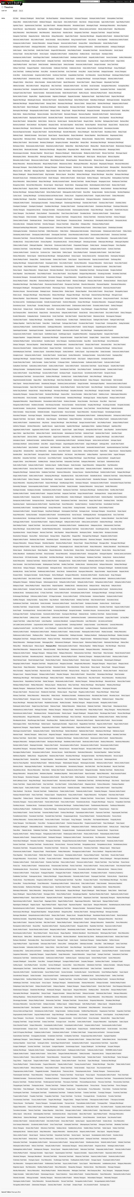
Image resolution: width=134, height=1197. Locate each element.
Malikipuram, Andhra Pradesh (21, 653)
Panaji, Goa (110, 802)
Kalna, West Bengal (47, 479)
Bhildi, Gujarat (91, 156)
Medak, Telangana (48, 681)
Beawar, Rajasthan (90, 135)
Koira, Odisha (109, 561)
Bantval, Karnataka (115, 114)
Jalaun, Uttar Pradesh (19, 437)
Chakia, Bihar (32, 199)
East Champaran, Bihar (19, 312)
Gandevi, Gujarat (38, 334)
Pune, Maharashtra (29, 880)
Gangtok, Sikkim (94, 337)
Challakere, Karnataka (109, 199)
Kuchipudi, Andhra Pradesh (114, 596)
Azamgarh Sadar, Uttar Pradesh (22, 93)
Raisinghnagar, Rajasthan (80, 894)
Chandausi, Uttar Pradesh (106, 203)
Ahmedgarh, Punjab (92, 25)
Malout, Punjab (97, 653)
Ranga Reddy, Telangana (36, 919)
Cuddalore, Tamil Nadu (81, 249)
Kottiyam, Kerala (116, 585)
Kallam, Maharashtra (125, 476)
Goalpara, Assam (87, 348)
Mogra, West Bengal (102, 692)
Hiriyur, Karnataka (83, 401)
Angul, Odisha (120, 61)
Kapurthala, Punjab (54, 504)
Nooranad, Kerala (92, 777)
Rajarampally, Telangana (108, 897)
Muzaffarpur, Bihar (52, 720)
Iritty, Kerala (45, 422)
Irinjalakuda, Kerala (34, 422)
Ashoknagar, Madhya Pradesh (120, 75)
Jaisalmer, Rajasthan (121, 429)
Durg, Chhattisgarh (86, 309)
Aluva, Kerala (92, 39)
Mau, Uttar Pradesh (94, 678)
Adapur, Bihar (17, 22)
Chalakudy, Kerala (79, 199)
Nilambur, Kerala (119, 770)
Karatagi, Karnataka (79, 507)
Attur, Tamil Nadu (56, 86)
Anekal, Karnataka (81, 61)
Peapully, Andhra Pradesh (20, 834)
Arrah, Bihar (16, 75)
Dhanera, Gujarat (122, 281)
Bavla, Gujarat (42, 135)
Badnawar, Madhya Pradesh (99, 93)
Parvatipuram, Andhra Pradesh (56, 823)
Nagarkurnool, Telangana (20, 727)
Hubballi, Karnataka (117, 408)
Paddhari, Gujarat (18, 788)
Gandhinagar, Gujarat (65, 334)
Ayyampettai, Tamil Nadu (107, 89)
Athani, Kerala (29, 82)
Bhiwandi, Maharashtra (85, 160)
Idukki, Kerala (40, 419)
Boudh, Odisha (69, 185)
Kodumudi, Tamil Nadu (33, 561)
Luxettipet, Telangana (92, 628)
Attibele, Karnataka (18, 86)
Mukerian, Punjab (55, 706)
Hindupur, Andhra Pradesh (117, 398)
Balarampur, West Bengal (65, 103)
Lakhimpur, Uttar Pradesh (20, 617)
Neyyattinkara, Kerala (19, 770)
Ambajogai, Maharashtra (39, 47)
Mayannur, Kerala (18, 681)
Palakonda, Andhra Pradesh (84, 791)
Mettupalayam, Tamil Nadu (35, 688)
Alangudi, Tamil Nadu (113, 32)
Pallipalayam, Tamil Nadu (71, 798)
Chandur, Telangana (19, 210)
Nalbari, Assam (42, 734)
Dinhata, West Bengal (85, 298)
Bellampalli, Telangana (73, 139)
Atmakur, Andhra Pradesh (54, 82)
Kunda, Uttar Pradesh (77, 603)
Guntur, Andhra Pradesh (20, 373)
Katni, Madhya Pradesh (19, 525)
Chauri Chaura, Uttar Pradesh (69, 213)
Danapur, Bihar (34, 259)
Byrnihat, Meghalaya (124, 192)
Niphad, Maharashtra (103, 773)
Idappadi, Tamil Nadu (19, 419)
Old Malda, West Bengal (103, 780)
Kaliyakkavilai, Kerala (67, 476)
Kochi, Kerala (69, 557)
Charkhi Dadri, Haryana (121, 210)
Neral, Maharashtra (61, 766)
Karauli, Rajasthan (92, 507)
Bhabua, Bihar (95, 146)
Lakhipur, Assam (34, 617)
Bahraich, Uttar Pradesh (49, 100)
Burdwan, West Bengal (19, 192)
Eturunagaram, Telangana (113, 316)
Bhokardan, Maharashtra (34, 164)
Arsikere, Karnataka (27, 75)
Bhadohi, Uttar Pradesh (107, 146)
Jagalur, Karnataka (60, 426)
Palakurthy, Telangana (100, 791)
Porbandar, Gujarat (45, 869)
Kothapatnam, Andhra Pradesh (104, 582)
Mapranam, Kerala (45, 671)
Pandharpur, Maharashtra (117, 805)
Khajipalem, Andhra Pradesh (109, 536)
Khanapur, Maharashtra (19, 543)
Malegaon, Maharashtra (93, 649)
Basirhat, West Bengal (55, 132)
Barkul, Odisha (79, 125)
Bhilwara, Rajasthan (113, 156)
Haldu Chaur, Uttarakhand (64, 380)
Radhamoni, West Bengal (33, 887)
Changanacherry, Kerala (33, 210)
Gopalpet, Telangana (36, 359)
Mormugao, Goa (58, 699)
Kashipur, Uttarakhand (108, 518)
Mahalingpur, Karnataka (33, 642)
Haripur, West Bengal (46, 390)
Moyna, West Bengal (19, 702)
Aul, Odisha (84, 86)
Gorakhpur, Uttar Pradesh (51, 359)
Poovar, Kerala (34, 869)
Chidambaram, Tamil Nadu (37, 231)
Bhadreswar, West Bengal (47, 149)
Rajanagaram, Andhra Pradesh (73, 897)
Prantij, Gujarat (35, 873)
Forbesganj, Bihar (112, 323)
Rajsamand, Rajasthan (75, 905)
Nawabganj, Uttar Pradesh (20, 759)
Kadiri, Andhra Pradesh (19, 465)
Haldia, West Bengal (49, 380)
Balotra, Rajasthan (63, 107)
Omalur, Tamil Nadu (19, 784)
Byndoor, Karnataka (110, 192)
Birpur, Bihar (109, 174)
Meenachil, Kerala (110, 681)
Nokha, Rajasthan (80, 777)
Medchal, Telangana (81, 681)
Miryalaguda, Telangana (110, 688)
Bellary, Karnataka (87, 139)
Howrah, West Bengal (103, 408)
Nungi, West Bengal (34, 780)
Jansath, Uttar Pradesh (117, 444)
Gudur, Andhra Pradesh (72, 366)
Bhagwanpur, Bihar (73, 149)
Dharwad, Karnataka (32, 291)
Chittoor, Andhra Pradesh (20, 245)
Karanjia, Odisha (67, 507)
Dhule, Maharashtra (44, 295)
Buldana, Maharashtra (81, 188)
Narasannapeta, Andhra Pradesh (69, 745)
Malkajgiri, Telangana (38, 653)
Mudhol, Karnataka (65, 702)
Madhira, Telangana (50, 635)
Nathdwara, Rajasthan (19, 756)
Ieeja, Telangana (51, 419)
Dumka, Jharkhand (40, 309)
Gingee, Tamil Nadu (55, 348)
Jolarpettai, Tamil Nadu (29, 458)
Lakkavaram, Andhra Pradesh (60, 617)
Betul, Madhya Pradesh (82, 146)
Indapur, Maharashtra (76, 419)
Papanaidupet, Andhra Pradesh (85, 812)
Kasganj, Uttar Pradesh (93, 518)
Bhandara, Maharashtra (99, 149)
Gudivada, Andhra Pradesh (112, 362)
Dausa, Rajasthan (69, 266)
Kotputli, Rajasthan (57, 585)
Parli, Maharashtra (31, 823)
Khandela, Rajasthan (48, 543)
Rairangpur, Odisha (49, 894)
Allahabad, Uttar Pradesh (121, 36)
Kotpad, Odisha (46, 585)
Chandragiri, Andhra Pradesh (85, 206)
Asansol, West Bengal (104, 75)
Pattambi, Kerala (26, 830)
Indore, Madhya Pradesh (101, 419)
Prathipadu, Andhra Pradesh (81, 873)
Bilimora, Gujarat (61, 174)
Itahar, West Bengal (71, 422)
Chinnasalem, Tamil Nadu (20, 238)
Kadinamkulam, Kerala (113, 461)
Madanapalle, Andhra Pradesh (91, 632)
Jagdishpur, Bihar (116, 426)
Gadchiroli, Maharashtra (39, 327)
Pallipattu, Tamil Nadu (87, 798)
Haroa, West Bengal (90, 390)
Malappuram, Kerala (36, 649)
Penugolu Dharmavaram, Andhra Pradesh (74, 841)
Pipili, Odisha (105, 855)
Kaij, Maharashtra (113, 465)
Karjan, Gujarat (122, 511)
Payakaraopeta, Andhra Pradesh (86, 830)
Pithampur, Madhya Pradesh (71, 858)
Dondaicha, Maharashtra (99, 302)
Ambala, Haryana (53, 47)
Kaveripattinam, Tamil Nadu (71, 529)
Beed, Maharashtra (102, 135)
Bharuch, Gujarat (49, 153)
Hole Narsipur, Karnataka (53, 405)
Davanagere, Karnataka (100, 266)
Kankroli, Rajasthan (107, 497)
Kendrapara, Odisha (85, 532)
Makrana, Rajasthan (85, 646)
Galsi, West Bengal (86, 330)
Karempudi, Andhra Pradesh (21, 511)
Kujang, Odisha (43, 600)
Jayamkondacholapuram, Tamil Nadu (117, 447)
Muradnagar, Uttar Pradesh (108, 713)
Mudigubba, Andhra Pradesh (109, 702)
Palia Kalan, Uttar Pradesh (116, 795)
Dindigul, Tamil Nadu (71, 298)
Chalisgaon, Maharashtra (93, 199)
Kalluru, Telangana (34, 479)
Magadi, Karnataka (86, 639)
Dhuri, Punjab (86, 295)
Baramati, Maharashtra (71, 117)
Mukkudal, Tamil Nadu (94, 706)
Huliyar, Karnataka (30, 412)
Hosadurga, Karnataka (109, 405)
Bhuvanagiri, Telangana (20, 167)
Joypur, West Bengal (89, 458)
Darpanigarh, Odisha (51, 263)
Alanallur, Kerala (67, 32)
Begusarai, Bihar (18, 139)
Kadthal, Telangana (63, 465)
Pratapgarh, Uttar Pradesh (63, 873)
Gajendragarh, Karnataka (36, 330)
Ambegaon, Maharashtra (85, 47)
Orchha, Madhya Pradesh (75, 784)
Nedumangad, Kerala (111, 759)
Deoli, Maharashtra (30, 273)
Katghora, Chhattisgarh (55, 522)
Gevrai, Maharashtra (113, 341)
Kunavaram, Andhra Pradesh (61, 603)
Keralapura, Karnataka (111, 532)
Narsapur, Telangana (110, 749)
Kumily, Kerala (34, 603)
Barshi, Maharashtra (36, 128)
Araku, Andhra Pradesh (89, 68)
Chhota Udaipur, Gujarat (99, 227)
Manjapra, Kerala (123, 663)
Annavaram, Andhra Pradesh (84, 64)
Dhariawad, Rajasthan (103, 284)
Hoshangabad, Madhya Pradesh (47, 408)
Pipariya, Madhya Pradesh (91, 855)
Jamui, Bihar (44, 444)
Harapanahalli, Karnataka (51, 387)
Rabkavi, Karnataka (18, 887)
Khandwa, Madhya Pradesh (64, 543)
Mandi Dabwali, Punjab (19, 660)
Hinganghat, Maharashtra (20, 401)
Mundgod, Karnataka (54, 713)
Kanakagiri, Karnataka (19, 490)
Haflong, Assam (107, 376)
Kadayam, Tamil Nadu (56, 461)
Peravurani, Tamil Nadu (74, 844)
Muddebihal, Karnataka (51, 702)
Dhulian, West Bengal (58, 295)
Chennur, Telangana (119, 217)
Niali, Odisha (45, 770)
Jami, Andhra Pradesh (117, 437)
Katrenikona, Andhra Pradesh (67, 525)
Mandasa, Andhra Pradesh (120, 656)
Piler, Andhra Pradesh (31, 855)
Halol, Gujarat (17, 383)
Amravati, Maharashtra (105, 50)
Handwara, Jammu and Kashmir (67, 383)
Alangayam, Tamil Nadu (98, 32)
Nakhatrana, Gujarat (118, 731)
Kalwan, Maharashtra (115, 479)
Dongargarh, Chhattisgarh (115, 302)
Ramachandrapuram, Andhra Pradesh (24, 908)
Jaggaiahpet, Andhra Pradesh (21, 429)
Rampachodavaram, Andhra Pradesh (39, 915)
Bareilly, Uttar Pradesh (75, 121)
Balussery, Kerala (108, 107)
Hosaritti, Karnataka (18, 408)
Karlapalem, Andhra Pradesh (47, 515)
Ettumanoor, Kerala (98, 316)
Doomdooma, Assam (19, 305)
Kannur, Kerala (83, 500)
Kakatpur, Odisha (79, 468)
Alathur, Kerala (45, 36)
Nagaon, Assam (73, 724)
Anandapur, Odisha (107, 54)
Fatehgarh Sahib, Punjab (117, 320)
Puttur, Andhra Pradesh (88, 883)
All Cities (15, 18)
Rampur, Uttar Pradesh (58, 915)
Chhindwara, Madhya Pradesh (82, 227)
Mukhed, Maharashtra (68, 706)
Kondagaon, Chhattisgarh (105, 568)
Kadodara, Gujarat (51, 465)
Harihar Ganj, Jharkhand (20, 390)
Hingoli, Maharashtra (35, 401)
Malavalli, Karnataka (49, 649)
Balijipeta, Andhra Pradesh (120, 103)
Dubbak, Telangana (116, 305)
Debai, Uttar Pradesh (115, 266)
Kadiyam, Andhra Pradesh (36, 465)
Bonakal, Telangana (91, 181)
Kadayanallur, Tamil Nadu (72, 461)
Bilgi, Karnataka (49, 174)
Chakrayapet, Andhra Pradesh (63, 199)
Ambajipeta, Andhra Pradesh (21, 47)
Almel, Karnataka (50, 39)
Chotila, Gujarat (94, 245)
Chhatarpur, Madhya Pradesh (100, 224)
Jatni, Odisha (66, 447)
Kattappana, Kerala (96, 525)
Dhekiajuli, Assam (45, 291)
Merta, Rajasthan (100, 685)
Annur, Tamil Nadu (113, 64)
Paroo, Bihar (41, 823)
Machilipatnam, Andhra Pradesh (40, 632)
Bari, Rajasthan (42, 125)
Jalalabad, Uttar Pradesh (103, 433)
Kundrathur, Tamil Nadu (20, 607)
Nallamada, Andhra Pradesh (89, 734)
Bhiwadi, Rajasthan (71, 160)
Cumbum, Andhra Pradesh (20, 252)
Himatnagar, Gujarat (89, 398)
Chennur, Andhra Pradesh (20, 220)
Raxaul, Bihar (36, 926)
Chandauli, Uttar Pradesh (90, 203)
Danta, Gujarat (72, 259)
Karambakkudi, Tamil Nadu (111, 504)
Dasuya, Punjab (17, 266)
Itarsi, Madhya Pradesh (104, 422)
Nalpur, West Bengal (105, 734)
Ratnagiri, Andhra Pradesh (81, 922)
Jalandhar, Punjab (117, 433)
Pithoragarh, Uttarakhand (121, 858)
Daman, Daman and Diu (89, 256)
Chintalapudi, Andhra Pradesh (54, 238)
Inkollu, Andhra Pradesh (20, 422)
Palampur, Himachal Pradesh (21, 795)
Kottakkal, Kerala (70, 585)
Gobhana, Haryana (117, 348)
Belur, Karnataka (33, 142)
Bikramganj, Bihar (90, 171)
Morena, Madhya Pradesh (20, 699)
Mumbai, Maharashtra (123, 710)
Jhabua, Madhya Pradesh (91, 451)
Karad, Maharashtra (67, 504)
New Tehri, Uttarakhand (104, 766)
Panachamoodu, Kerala (83, 802)
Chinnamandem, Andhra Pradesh (100, 234)
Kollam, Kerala (17, 568)
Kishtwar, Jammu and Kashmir (122, 554)
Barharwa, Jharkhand (19, 125)
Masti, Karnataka (119, 674)
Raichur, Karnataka (60, 890)
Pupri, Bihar (78, 880)
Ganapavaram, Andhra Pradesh (22, 334)
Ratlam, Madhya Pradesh (64, 922)
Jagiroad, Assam (55, 429)
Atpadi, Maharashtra (69, 82)
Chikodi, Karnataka (96, 231)
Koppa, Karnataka (100, 571)
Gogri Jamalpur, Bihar (92, 351)
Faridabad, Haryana (61, 320)
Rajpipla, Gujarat (35, 905)
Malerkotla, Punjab (107, 649)
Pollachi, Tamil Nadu (101, 862)
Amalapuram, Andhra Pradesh (22, 43)
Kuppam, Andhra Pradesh (122, 607)
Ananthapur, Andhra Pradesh (79, 57)
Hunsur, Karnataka (70, 412)
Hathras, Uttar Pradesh (90, 394)
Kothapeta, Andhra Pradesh (123, 582)
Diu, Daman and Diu (19, 302)
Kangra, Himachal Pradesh (85, 493)
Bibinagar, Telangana (51, 167)
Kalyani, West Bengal (52, 483)
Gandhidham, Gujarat (51, 334)
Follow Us (119, 1)
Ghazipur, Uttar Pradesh (92, 344)
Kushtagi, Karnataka (35, 614)
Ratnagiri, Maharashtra (97, 922)
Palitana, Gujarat (28, 798)
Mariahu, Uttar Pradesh (110, 671)
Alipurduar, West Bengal (87, 36)
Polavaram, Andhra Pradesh (85, 862)
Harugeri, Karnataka (104, 390)
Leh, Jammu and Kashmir (105, 621)
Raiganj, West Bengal (74, 890)
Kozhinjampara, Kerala (32, 593)
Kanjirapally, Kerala (47, 497)
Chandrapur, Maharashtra (120, 206)
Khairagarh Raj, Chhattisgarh (91, 536)
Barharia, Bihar (124, 121)
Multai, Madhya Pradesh (96, 710)
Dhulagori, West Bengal (30, 295)
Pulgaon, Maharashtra (65, 876)
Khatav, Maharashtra (96, 546)
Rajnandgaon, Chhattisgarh (21, 905)
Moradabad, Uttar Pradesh (100, 695)
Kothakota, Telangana (35, 582)
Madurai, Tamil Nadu (54, 639)
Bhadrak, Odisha (18, 149)
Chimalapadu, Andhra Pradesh (41, 234)
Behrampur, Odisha (30, 139)
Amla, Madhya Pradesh (74, 50)
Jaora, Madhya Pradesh (20, 447)
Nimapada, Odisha (32, 773)
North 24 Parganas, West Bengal (108, 777)
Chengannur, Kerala (76, 217)
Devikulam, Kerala (99, 277)
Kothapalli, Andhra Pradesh (85, 582)
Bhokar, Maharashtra (19, 164)
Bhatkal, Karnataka (76, 153)
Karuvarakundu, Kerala (19, 518)
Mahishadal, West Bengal (111, 642)
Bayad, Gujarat (53, 135)
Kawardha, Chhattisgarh (117, 529)
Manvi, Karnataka (18, 671)
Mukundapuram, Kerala (120, 706)
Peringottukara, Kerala (89, 844)
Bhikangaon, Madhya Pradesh (63, 156)
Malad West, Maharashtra (20, 649)
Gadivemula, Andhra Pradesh (72, 327)
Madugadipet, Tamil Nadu (20, 639)
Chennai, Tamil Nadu (90, 217)
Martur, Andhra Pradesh (77, 674)
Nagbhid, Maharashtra (68, 727)
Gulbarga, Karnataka (19, 369)
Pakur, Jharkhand (18, 791)
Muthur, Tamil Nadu (121, 717)
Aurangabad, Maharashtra (108, 86)
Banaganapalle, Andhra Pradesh (39, 110)
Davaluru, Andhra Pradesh (84, 266)
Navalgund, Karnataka (88, 756)
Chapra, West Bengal (97, 210)
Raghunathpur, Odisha (100, 887)
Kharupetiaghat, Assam (66, 546)
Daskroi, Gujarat (108, 263)
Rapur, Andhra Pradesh (19, 922)
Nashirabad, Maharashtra (85, 752)
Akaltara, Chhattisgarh (55, 29)
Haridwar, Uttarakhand (110, 387)
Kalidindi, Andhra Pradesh (108, 472)
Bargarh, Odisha (88, 121)
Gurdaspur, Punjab (65, 373)
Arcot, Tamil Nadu (71, 71)
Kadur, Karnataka (76, 465)
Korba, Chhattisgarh (57, 575)
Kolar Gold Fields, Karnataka (33, 564)
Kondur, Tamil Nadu (30, 571)
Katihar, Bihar (118, 522)
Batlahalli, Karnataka (30, 135)
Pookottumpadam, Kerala (20, 869)
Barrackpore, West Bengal (20, 128)
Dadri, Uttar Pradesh (114, 252)
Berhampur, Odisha (18, 146)
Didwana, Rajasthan (18, 298)
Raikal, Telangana (101, 890)
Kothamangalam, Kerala (50, 582)
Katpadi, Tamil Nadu (34, 525)
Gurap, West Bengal (34, 373)
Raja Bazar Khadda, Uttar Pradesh (99, 894)
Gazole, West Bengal (99, 341)
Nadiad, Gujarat (45, 724)
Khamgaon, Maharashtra (80, 539)
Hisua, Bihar (103, 401)
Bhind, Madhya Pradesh (57, 160)
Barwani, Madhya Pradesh (95, 128)
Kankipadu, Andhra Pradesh (92, 497)
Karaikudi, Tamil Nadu (95, 504)
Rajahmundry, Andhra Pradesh (119, 894)
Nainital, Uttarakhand (71, 731)
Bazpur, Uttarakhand (77, 135)
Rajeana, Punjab (38, 901)
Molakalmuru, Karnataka (69, 695)
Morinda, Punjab (47, 699)
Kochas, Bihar (43, 557)
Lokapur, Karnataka (89, 624)
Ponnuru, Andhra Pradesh (107, 866)
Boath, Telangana (54, 178)
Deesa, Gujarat (17, 270)
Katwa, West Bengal (19, 529)
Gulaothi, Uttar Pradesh (117, 366)
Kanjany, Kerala (35, 497)
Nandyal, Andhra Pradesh (20, 745)
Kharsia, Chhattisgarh (51, 546)
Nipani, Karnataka (90, 773)
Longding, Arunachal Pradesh (21, 628)
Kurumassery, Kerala (103, 610)
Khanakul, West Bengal (110, 539)
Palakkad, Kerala (53, 791)
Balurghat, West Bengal (94, 107)
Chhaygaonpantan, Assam (46, 227)
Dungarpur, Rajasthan (73, 309)
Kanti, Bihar (120, 500)
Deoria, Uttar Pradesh (59, 273)
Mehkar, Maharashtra (37, 685)
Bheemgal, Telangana (46, 156)
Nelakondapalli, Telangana (71, 763)
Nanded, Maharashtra (116, 738)
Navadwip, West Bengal (73, 756)
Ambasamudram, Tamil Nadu (68, 47)
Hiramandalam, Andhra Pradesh (53, 401)
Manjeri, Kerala (17, 667)
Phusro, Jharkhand (98, 851)
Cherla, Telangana (61, 220)
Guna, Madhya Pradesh (84, 369)
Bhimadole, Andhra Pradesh (21, 160)
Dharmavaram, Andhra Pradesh (92, 288)
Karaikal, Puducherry (81, 504)
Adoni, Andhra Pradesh (70, 22)
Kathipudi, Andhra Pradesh (72, 522)
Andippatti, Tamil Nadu (54, 61)
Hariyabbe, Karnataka (76, 390)
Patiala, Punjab (125, 827)
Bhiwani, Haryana (99, 160)
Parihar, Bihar (87, 819)
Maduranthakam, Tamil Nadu (70, 639)
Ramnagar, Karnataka (112, 912)
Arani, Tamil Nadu (18, 71)
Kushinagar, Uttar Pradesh (20, 614)
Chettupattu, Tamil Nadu (34, 224)
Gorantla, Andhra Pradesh (68, 359)
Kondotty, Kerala (18, 571)
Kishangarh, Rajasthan (106, 554)
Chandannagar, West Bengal (72, 203)
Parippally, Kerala (116, 819)
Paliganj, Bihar (17, 798)
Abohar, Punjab (40, 18)
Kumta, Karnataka (46, 603)
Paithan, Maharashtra (88, 788)
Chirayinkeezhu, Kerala (60, 242)
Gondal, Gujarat (62, 355)
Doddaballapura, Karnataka (34, 302)
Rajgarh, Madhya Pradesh (65, 901)
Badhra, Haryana (84, 93)
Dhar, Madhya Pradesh (36, 284)
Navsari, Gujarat (118, 756)
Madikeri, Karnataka (123, 635)
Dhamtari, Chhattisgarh (79, 281)
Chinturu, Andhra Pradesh (86, 238)
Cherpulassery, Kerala (75, 220)
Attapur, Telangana (96, 82)
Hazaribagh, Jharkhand (45, 398)
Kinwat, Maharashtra (62, 554)
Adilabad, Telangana (45, 22)
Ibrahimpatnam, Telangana (66, 415)
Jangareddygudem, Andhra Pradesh (73, 444)
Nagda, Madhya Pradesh (83, 727)
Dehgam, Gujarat (43, 270)
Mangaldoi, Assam (52, 663)
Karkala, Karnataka (31, 515)
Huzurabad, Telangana (19, 415)
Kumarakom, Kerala (112, 600)
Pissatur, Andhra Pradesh (54, 858)
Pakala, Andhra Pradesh (102, 788)
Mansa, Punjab (106, 667)
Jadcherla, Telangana (19, 426)
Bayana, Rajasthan (64, 135)
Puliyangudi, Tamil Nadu (98, 876)
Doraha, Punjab (31, 305)
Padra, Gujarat (45, 788)
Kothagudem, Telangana (20, 582)
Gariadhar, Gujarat (49, 341)
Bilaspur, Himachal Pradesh (35, 174)
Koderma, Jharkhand (119, 557)
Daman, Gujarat (76, 256)
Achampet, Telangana (81, 18)
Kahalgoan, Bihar (101, 465)
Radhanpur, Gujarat (48, 887)
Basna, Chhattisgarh (83, 132)
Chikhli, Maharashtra (52, 231)
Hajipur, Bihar (37, 380)
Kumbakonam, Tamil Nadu (20, 603)
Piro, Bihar (42, 858)
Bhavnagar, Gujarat (121, 153)
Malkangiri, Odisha (52, 653)
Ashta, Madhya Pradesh (20, 78)
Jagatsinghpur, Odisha (88, 426)
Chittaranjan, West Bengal (105, 242)
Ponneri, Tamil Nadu (76, 866)
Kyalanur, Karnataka (111, 614)
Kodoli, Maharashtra (19, 561)
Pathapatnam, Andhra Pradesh (80, 827)
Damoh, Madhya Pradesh (20, 259)
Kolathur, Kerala (80, 564)
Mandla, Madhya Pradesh (53, 660)
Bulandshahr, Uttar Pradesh (48, 188)
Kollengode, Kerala (56, 568)
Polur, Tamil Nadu (114, 862)
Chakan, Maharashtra (118, 195)
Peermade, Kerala (88, 837)
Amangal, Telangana (53, 43)
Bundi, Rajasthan (94, 188)
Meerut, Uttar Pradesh (123, 681)
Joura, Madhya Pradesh (54, 458)
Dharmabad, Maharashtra (118, 284)
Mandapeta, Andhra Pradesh (102, 656)
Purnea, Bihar (17, 883)
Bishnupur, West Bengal (122, 174)
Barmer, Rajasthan (90, 125)
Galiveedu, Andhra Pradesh (71, 330)
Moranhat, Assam (114, 695)
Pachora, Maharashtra (103, 784)
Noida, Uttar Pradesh (67, 777)
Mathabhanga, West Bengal (21, 678)
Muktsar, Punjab (107, 706)
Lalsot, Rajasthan (47, 621)
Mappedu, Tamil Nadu (31, 671)
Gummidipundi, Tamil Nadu (68, 369)
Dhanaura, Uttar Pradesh (95, 281)
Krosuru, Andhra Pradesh (70, 596)
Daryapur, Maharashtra (95, 263)
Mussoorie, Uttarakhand (90, 717)
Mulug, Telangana (110, 710)
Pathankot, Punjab (64, 827)
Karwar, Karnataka (53, 518)
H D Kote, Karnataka (59, 398)
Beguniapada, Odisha (116, 135)
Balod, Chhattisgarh (32, 107)
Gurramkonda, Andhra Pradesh (93, 373)
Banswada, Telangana (70, 114)
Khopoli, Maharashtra (56, 550)
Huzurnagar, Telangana (35, 415)
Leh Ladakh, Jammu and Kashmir (22, 624)
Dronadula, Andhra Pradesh (101, 305)
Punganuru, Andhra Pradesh (45, 880)
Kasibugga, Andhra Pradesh (21, 522)
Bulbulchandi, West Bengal (65, 188)
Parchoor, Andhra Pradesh (35, 819)
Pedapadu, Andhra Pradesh (21, 837)
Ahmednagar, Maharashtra (107, 25)
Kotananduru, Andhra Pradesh (82, 578)
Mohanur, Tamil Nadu (19, 695)
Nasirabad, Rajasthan (100, 752)
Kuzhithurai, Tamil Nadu (97, 614)
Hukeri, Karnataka (18, 412)
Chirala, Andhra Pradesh (32, 242)
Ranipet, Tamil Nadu (90, 919)
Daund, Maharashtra (57, 266)
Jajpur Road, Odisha (28, 433)
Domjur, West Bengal (84, 302)
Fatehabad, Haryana (86, 320)
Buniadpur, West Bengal (120, 188)
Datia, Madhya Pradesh (30, 266)
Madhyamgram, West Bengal (107, 635)
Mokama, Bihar (45, 695)
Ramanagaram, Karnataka (44, 908)
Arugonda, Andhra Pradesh (43, 75)
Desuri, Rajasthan (73, 273)
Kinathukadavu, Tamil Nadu (34, 554)
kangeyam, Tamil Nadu (69, 493)
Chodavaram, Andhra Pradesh (63, 245)
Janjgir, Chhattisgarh (92, 444)
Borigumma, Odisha (19, 185)
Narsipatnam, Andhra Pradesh (41, 752)
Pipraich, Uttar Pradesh (117, 855)
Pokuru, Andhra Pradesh (68, 862)
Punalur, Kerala (17, 880)
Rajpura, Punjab (62, 905)
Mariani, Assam (123, 671)
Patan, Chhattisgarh (108, 823)
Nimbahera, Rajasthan (46, 773)
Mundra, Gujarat (66, 713)
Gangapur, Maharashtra (33, 337)
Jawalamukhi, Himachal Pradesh (96, 447)
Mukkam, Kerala (81, 706)
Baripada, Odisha (54, 125)
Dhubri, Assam (17, 295)
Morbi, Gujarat (125, 695)
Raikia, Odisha (112, 890)
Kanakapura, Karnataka (34, 490)
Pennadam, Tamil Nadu (37, 841)
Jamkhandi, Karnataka (33, 440)
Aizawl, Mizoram (18, 29)
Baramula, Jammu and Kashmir (88, 117)
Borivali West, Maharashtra (34, 185)
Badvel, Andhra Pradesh (20, 96)
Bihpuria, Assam (17, 171)
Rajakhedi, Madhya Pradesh (21, 897)
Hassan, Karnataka (76, 394)
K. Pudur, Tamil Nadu (47, 593)
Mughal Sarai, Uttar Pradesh (40, 706)
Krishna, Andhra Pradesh (62, 593)
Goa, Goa (78, 348)
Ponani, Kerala (125, 862)
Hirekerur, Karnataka (70, 401)
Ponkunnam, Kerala (44, 866)
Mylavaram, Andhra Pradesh (85, 720)
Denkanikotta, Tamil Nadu (87, 270)
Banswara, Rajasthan (85, 114)
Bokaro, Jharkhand (32, 181)
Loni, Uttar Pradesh (37, 628)
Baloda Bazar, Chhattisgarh (48, 107)
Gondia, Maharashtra (75, 355)
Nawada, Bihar (34, 759)
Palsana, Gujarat (100, 798)
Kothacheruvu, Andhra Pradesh (117, 578)
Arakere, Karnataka (46, 68)
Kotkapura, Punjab (18, 585)
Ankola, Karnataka (69, 64)
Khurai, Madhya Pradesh (93, 550)
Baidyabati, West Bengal (65, 100)
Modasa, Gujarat (62, 692)
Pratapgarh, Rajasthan (47, 873)
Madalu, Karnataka (74, 632)
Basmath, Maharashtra (69, 132)
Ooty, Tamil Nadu (48, 784)
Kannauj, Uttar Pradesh (52, 500)
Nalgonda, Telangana (55, 734)
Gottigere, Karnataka (93, 359)
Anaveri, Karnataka (111, 57)
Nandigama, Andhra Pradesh (37, 741)
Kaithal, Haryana (49, 468)
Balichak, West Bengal (104, 103)
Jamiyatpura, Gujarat (19, 440)
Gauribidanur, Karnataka (75, 341)
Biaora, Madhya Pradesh (36, 167)
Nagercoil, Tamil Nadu (99, 727)
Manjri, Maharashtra (29, 667)
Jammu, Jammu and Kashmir (101, 440)
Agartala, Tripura (18, 25)
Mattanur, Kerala (82, 678)
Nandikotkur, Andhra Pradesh (72, 741)
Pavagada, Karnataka (68, 830)
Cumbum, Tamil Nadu (114, 249)
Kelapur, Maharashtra (72, 532)
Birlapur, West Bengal (98, 174)
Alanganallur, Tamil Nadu (81, 32)
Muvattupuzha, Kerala (19, 720)
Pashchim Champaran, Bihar (75, 823)
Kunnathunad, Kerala (92, 607)
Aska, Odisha (60, 78)
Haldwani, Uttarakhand (80, 380)
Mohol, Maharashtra (33, 695)
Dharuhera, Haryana (19, 291)
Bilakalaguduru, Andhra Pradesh (106, 171)
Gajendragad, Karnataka (20, 330)
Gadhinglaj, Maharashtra (55, 327)
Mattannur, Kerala (71, 678)
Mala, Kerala (121, 646)
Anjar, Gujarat (32, 64)
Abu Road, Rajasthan (52, 18)
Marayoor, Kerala (74, 671)
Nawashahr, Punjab (74, 759)
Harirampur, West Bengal (61, 390)
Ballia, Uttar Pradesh (19, 107)
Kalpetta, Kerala (69, 479)
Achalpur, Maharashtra (66, 18)
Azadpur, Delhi (121, 89)
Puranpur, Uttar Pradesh (91, 880)
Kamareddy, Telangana (20, 486)
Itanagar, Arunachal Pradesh (87, 422)
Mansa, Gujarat (95, 667)
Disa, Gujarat (124, 298)
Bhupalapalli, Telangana (106, 164)
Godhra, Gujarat (79, 351)
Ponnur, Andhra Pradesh (91, 866)
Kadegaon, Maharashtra (88, 461)
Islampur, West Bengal (57, 422)
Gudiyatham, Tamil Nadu (20, 366)
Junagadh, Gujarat (115, 458)
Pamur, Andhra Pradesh (67, 802)
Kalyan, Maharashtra (19, 483)
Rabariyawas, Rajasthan (115, 883)
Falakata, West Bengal (35, 320)
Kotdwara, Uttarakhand (99, 578)
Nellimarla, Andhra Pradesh (105, 763)
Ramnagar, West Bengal (97, 912)
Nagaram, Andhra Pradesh (104, 724)
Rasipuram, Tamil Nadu (35, 922)
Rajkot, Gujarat (97, 901)
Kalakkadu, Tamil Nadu (48, 472)
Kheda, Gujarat (17, 550)
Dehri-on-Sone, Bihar (71, 270)
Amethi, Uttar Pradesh (42, 50)
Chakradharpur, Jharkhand (45, 199)
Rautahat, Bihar (110, 922)
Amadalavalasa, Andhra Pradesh (118, 39)
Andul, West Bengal (68, 61)
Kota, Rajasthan (47, 578)
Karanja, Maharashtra (55, 507)
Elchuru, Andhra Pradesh (97, 312)
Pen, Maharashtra (100, 837)
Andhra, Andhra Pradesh (38, 61)
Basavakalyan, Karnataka (112, 128)
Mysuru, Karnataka (117, 720)
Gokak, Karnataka (105, 351)
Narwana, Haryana (57, 752)
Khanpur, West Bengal (91, 543)
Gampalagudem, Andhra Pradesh (103, 330)
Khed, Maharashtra (123, 546)
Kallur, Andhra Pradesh (19, 479)
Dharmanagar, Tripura (59, 288)
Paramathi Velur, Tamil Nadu (53, 816)
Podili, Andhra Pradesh (37, 862)
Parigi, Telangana (76, 819)
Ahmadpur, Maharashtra (64, 25)
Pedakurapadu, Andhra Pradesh (73, 834)
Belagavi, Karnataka (43, 139)
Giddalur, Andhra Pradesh (40, 348)
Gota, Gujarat (81, 359)
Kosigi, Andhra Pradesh (20, 578)
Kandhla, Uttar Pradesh (117, 490)
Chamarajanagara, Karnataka (39, 203)
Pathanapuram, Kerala (51, 827)
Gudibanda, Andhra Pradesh (94, 362)
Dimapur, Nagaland (45, 298)
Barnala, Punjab (102, 125)
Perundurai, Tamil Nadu (91, 848)
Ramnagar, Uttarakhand (20, 915)
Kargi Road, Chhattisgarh (53, 511)
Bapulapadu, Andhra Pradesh (38, 117)
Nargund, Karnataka (51, 749)
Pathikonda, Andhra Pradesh (99, 827)
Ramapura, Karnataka (79, 908)
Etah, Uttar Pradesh (71, 316)
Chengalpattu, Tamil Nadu (46, 217)
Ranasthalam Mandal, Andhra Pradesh (104, 915)
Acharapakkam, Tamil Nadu (115, 18)
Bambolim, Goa (119, 107)
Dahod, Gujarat (31, 256)
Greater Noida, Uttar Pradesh (21, 362)
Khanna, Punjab (78, 543)
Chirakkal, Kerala (18, 242)
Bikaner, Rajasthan (78, 171)
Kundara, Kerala (104, 603)
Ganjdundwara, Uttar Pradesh (120, 337)
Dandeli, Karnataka (45, 259)
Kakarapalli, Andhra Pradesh (64, 468)
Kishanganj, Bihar (93, 554)
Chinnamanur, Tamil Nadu (119, 234)
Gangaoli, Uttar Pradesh (111, 334)
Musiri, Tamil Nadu (75, 717)
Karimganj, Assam (84, 511)
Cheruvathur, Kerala (19, 224)
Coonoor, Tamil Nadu (66, 249)
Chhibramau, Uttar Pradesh (63, 227)
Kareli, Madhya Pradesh (106, 507)
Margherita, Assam (96, 671)
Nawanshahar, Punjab (61, 759)
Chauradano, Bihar (54, 213)
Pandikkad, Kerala (37, 809)
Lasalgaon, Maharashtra (77, 621)
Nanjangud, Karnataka (36, 745)
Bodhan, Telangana (92, 178)
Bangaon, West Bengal (78, 110)
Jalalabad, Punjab (88, 433)
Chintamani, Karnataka (71, 238)
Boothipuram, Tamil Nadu (119, 181)
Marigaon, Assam (18, 674)
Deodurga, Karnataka (102, 270)
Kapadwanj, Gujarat (18, 504)
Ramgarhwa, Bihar (67, 912)
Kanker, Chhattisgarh (76, 497)
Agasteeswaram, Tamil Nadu (33, 25)
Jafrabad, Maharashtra (33, 426)
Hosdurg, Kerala (31, 408)
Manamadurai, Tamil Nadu (20, 656)
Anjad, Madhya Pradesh (20, 64)
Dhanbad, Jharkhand (109, 281)
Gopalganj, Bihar (117, 355)
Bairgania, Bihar (125, 100)
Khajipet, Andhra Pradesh (20, 539)
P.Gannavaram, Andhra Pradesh (22, 851)
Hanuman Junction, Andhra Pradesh (117, 383)
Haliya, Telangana (94, 380)
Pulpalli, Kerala (123, 876)
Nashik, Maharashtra (70, 752)
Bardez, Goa (52, 121)
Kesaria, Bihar (33, 536)
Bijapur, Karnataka (51, 171)
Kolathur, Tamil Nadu (68, 564)
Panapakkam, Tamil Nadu (123, 802)
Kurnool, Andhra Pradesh (44, 610)
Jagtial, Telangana (79, 429)
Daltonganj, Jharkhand (63, 256)
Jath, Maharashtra (56, 447)
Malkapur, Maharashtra (65, 653)
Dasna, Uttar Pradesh (121, 263)
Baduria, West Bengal (115, 93)
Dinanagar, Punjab (58, 298)
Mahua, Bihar (17, 646)
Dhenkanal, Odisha (57, 291)
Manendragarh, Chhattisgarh (113, 660)
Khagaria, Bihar (66, 536)
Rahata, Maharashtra (114, 887)
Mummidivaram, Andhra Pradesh (22, 713)
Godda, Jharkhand (68, 351)
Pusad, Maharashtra (43, 883)
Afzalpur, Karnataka (93, 22)
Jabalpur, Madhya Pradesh (120, 422)
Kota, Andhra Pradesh (35, 578)
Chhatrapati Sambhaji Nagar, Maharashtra (25, 227)
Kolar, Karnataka (17, 564)
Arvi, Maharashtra (91, 75)
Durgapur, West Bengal (100, 309)
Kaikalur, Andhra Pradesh (20, 468)
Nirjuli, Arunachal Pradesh (118, 773)
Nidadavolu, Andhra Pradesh (75, 770)
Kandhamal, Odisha (102, 490)
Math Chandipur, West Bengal (39, 678)
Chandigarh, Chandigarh (20, 206)
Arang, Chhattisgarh (119, 68)
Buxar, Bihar (86, 192)
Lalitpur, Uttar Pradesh (33, 621)
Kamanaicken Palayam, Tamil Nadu (121, 483)
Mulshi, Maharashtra (81, 710)
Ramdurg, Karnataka (109, 908)
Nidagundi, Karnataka (91, 770)
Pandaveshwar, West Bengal (63, 805)
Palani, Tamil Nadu (37, 795)
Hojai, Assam (112, 401)
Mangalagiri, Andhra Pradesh (21, 663)
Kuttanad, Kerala (83, 614)
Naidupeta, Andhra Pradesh (41, 731)
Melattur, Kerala (61, 685)
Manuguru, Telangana (118, 667)
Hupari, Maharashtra (83, 412)
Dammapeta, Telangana (118, 256)
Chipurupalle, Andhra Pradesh (118, 238)
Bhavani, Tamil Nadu (108, 153)
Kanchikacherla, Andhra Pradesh (52, 490)
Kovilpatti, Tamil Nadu (35, 589)
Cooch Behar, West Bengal (50, 249)
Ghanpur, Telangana (19, 344)
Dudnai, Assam (17, 309)
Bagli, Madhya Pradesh (103, 96)
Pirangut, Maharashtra (19, 858)
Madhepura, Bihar (38, 635)
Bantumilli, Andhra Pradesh (100, 114)
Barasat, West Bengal (117, 117)
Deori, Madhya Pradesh (44, 273)
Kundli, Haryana (115, 603)
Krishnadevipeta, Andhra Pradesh (80, 593)
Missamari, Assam (34, 692)
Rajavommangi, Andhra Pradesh (22, 901)
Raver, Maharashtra (121, 922)
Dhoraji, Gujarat (108, 291)
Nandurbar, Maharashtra (122, 741)
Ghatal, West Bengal (46, 344)
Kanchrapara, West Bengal (87, 490)
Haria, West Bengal (96, 387)
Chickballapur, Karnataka (115, 227)
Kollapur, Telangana (29, 568)
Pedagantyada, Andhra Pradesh (52, 834)
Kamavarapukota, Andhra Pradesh (38, 486)
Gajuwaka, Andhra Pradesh (53, 330)
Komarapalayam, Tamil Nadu (88, 568)
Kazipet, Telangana (32, 532)
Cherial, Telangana (49, 220)
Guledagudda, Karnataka (34, 369)
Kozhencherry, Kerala (116, 589)
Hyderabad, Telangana (50, 415)
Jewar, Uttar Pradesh (64, 451)
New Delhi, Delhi (90, 766)
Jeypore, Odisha (77, 451)
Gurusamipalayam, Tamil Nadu (22, 376)
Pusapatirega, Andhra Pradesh (60, 883)
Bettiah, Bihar (69, 146)
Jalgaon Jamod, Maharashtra (61, 437)
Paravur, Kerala (116, 816)
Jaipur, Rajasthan (109, 429)
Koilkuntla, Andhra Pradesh (96, 561)
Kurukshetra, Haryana (89, 610)
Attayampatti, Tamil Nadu (111, 82)
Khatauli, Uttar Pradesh (81, 546)
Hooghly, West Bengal (94, 405)
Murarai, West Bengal (124, 713)
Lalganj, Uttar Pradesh (111, 617)
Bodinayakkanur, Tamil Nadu (121, 178)
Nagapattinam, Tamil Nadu (87, 724)
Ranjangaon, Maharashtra (105, 919)
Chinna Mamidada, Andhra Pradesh (78, 234)
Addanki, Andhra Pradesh (30, 22)
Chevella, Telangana (48, 224)
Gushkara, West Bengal (52, 376)
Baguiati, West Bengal (19, 100)
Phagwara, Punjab (38, 851)
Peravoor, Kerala (60, 844)
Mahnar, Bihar (125, 642)
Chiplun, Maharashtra (102, 238)
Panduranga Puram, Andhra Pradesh (68, 809)
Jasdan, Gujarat (44, 447)
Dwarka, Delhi (113, 309)
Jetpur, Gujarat (52, 451)
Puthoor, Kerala (75, 883)
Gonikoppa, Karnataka (89, 355)
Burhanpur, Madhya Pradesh (36, 192)
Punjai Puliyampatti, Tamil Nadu (64, 880)
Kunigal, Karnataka (34, 607)
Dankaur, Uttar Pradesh (59, 259)
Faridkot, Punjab (73, 320)
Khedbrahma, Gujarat (30, 550)
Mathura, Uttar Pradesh (56, 678)
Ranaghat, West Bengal (84, 915)
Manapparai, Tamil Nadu (52, 656)
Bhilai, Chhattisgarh (79, 156)
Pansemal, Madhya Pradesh (51, 812)
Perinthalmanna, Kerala (120, 844)
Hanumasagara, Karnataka (20, 387)
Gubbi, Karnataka (37, 362)
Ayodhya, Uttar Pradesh (91, 89)
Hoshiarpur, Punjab (63, 408)
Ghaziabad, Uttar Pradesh (75, 344)
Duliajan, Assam (28, 309)
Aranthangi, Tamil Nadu (32, 71)
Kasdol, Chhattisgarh (78, 518)
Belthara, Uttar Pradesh (20, 142)
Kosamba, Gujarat (104, 575)
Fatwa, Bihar (46, 323)
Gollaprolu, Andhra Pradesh (33, 355)
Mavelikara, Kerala (120, 678)
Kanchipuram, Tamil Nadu (70, 490)
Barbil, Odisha (42, 121)
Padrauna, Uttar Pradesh (59, 788)
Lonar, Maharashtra (102, 624)
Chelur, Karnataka (31, 217)
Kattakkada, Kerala (83, 525)
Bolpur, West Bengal (45, 181)
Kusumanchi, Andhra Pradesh (51, 614)
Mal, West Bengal (111, 646)
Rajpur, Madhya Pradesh (49, 905)
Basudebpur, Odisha (110, 132)
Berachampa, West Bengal (98, 142)
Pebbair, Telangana (35, 834)
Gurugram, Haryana (110, 373)
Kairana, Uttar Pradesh (36, 468)
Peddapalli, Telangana (55, 837)
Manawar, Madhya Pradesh (69, 656)
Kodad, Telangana (80, 557)
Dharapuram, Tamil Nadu (72, 284)
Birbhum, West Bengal (83, 174)
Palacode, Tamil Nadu (40, 791)
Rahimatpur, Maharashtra (20, 890)
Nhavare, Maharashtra (34, 770)
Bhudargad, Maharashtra (81, 164)
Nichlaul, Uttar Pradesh (58, 770)
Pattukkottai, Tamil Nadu (40, 830)
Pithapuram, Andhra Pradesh (90, 858)
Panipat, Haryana (104, 809)
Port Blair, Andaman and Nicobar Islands (64, 869)
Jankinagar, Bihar (104, 444)
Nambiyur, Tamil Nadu (19, 738)
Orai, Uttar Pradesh (60, 784)
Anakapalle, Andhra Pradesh (58, 54)
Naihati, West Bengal (57, 731)
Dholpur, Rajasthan (81, 291)
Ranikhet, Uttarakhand (76, 919)
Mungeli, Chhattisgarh (79, 713)
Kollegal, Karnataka (42, 568)
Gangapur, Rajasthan (19, 337)
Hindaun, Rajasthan (102, 398)
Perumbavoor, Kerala (76, 848)
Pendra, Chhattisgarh (113, 837)
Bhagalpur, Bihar (61, 149)
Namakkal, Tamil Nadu (119, 734)
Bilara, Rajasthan (122, 171)
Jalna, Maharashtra (77, 437)
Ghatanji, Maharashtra (60, 344)
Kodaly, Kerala (107, 557)
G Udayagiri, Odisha (63, 362)
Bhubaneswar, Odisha (66, 164)
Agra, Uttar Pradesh (49, 25)
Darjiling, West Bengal (19, 263)
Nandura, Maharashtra (107, 741)
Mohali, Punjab (115, 692)
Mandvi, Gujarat (85, 660)
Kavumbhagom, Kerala (102, 529)
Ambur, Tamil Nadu (28, 50)
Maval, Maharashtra (107, 678)
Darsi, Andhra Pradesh (66, 263)
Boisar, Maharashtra (19, 181)
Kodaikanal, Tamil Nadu (94, 557)
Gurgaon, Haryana (77, 373)
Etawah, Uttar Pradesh (85, 316)
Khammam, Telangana (95, 539)
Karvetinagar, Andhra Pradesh (37, 518)
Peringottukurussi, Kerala (104, 844)
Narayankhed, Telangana (20, 749)
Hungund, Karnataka (57, 412)
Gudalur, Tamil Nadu (50, 362)
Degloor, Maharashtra (30, 270)
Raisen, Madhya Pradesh (64, 894)
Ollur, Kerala (115, 780)
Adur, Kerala (82, 22)
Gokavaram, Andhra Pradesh (121, 351)
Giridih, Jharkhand (68, 348)
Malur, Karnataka (108, 653)
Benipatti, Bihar (74, 142)
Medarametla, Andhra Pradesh (64, 681)
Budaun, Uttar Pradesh (118, 185)
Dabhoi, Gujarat (67, 252)
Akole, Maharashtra (31, 32)
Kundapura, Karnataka (91, 603)
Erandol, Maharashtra (19, 316)
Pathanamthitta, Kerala (36, 827)
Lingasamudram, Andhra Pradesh (43, 624)
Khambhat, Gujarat (65, 539)
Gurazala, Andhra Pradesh (50, 373)
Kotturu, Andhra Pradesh (20, 589)
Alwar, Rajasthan (102, 39)
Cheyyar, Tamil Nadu (62, 224)
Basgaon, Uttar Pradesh (40, 132)
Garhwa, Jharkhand (37, 341)
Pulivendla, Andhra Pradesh (81, 876)
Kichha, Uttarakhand (19, 554)
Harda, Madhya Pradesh (68, 387)
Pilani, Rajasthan (17, 855)
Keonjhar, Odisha (98, 532)
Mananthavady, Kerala (36, 656)
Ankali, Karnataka (43, 64)
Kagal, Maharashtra (88, 465)
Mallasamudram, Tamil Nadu (82, 653)
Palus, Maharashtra (112, 798)
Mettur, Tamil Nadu (50, 688)
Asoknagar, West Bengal (83, 78)
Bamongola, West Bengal (20, 110)
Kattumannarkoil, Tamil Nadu (112, 525)
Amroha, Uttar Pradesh (31, 54)
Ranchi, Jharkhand (122, 915)
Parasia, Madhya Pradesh (87, 816)
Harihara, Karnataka (124, 387)
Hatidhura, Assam (104, 394)
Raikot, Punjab (122, 890)
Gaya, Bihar (87, 341)
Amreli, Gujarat (118, 50)
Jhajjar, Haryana (113, 451)
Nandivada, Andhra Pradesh (91, 741)
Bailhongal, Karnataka (113, 100)
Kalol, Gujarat (58, 479)
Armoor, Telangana (120, 71)
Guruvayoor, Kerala (38, 376)
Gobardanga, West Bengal (102, 348)
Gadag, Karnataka (124, 323)
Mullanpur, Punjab (68, 710)
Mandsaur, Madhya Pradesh (71, 660)
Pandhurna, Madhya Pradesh (21, 809)
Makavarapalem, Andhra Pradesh (67, 646)
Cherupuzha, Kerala (121, 220)
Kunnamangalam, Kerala (62, 607)
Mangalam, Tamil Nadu (38, 663)
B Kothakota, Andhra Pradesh (38, 178)
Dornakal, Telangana (44, 305)
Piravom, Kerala (32, 858)
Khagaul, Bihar (76, 536)
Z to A (21, 11)
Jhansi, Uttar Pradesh (30, 454)
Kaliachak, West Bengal (91, 472)
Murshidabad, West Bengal (60, 717)
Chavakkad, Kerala (85, 213)
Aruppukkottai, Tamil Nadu (76, 75)
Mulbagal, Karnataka (41, 710)
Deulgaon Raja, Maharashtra (88, 273)
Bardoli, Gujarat (62, 121)
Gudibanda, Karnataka (77, 362)
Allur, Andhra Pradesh (37, 39)
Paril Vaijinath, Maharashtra (101, 819)
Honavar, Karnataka (67, 405)
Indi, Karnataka (88, 419)
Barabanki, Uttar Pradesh (56, 117)
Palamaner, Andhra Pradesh (117, 791)
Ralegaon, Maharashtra (100, 905)
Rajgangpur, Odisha (50, 901)
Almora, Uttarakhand (63, 39)
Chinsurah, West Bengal (36, 238)
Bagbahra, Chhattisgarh (59, 96)
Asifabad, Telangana (48, 78)
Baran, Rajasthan (104, 117)
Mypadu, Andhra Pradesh (102, 720)
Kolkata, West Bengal (121, 564)
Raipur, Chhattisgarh (19, 894)
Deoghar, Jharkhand (116, 270)
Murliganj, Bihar (46, 717)
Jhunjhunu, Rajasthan (57, 454)
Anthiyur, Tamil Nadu (19, 68)
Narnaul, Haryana (64, 749)
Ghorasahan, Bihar (106, 344)
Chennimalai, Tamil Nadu (105, 217)
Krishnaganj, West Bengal (99, 593)
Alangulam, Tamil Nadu (20, 36)
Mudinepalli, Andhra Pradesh (21, 706)
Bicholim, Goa (77, 167)
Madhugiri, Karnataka (76, 635)
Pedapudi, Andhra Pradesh (38, 837)
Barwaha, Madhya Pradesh (66, 128)
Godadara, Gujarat (38, 351)
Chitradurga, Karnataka (89, 242)
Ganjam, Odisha (105, 337)
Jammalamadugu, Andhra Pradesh (66, 440)
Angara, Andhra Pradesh (107, 61)
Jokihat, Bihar (17, 458)
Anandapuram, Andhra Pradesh (22, 57)
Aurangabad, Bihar (123, 86)
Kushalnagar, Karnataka (118, 610)
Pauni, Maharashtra (55, 830)
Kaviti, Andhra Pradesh (87, 529)
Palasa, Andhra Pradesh (75, 795)
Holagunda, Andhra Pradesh (21, 405)
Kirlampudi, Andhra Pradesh (78, 554)
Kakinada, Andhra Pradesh (93, 468)
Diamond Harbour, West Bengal (101, 295)
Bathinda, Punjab (18, 135)
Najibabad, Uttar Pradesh (86, 731)
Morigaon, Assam (35, 699)
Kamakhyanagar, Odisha (67, 483)
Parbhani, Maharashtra (19, 819)
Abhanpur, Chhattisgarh (27, 18)
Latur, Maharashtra (91, 621)
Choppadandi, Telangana (81, 245)
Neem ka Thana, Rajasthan (21, 763)
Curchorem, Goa (45, 252)
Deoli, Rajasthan (17, 273)
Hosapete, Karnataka (124, 405)
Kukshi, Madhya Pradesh (68, 600)
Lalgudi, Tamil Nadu (19, 621)
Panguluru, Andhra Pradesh (89, 809)
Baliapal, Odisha (91, 103)
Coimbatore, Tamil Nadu (20, 249)
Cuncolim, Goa (34, 252)
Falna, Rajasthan (48, 320)
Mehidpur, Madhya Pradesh (21, 685)
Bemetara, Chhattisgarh (47, 142)
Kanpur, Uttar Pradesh (95, 500)
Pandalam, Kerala (31, 805)
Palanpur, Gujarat (50, 795)
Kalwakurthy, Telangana (100, 479)
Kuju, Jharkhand (54, 600)
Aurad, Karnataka (94, 86)
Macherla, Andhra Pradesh (21, 632)
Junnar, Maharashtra (30, 461)
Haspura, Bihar (65, 394)
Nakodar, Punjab (18, 734)
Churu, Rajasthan (121, 245)
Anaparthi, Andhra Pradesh (96, 57)
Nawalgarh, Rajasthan (47, 759)
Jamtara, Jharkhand (33, 444)
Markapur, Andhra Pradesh (47, 674)
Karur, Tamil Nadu (118, 515)
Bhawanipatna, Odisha (19, 156)
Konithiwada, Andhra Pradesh (46, 571)
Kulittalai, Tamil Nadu (83, 600)
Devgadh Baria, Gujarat (85, 277)
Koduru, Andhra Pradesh (79, 561)
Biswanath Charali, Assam (20, 178)
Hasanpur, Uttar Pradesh (36, 394)
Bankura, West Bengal (29, 114)
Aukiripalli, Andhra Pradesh (71, 86)
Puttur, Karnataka (101, 883)
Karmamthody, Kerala (64, 515)
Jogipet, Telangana (119, 454)
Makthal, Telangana (98, 646)
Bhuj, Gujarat (93, 164)
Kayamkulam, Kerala (19, 532)
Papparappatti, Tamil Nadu (119, 812)
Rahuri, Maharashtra (35, 890)
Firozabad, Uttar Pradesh (86, 323)
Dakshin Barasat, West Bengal (46, 256)
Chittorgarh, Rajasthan (36, 245)
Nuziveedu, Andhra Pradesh (68, 780)
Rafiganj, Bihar (76, 887)
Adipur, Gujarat (57, 22)
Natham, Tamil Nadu (114, 752)
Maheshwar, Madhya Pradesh (93, 642)
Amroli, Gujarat (44, 54)
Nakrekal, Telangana (30, 734)
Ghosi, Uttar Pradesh (119, 344)
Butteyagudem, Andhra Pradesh (72, 192)
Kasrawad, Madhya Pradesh (39, 522)
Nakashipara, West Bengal (103, 731)
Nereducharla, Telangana (76, 766)
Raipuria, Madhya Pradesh (34, 894)
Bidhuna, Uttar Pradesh (101, 167)
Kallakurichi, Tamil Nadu (111, 476)
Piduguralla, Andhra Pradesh (113, 851)
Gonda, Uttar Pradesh (49, 355)
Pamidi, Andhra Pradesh (52, 802)
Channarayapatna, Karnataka (81, 210)
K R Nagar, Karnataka (55, 596)
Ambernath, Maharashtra (102, 47)
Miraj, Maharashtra (95, 688)
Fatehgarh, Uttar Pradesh (101, 320)
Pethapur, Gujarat (105, 848)
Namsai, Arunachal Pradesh (46, 738)
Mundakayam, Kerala (40, 713)
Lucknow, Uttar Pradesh (65, 628)
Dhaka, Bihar (33, 281)
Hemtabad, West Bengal (74, 398)
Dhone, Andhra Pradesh (95, 291)
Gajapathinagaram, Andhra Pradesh (106, 327)
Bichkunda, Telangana (65, 167)
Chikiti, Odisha (64, 231)
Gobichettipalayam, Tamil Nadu (22, 351)
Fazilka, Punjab (56, 323)
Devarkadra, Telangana (55, 277)
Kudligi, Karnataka (32, 600)
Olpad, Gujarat (125, 780)
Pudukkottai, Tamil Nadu (20, 876)
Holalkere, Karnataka (38, 405)
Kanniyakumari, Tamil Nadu (69, 500)
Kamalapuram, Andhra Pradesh (99, 483)
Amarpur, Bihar (83, 43)
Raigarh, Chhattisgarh (88, 890)
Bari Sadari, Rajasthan (67, 125)
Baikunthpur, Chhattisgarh (97, 100)
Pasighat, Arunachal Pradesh (93, 823)
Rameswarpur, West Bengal (21, 912)
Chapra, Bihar (109, 210)
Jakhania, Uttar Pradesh (43, 433)
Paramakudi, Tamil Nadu (36, 816)
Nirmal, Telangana (18, 777)
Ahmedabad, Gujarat (79, 25)
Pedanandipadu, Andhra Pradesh (109, 834)
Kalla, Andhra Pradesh (81, 476)
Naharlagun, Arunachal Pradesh (22, 731)
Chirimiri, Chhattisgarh (75, 242)
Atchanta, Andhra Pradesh (115, 78)
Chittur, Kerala (48, 245)
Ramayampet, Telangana (94, 908)
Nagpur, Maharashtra (114, 727)
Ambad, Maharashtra (95, 43)
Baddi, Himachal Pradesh (70, 93)
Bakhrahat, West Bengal (20, 103)
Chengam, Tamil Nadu (62, 217)
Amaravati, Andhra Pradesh (69, 43)
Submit (112, 1)
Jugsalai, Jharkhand (102, 458)
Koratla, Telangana (44, 575)
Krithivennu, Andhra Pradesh (39, 596)
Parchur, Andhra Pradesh (52, 819)
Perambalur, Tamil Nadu (34, 844)
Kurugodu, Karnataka (75, 610)
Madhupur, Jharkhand (91, 635)
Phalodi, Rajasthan (51, 851)
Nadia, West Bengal (33, 724)
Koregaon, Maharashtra (72, 575)
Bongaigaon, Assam (104, 181)
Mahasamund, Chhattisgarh (63, 642)
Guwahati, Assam (66, 376)
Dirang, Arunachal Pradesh (111, 298)
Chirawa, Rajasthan (46, 242)
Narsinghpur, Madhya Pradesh (22, 752)
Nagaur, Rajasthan (35, 727)
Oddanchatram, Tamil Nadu (86, 780)
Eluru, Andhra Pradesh (112, 312)
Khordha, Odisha (68, 550)
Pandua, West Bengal (50, 809)
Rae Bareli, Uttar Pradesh (63, 887)
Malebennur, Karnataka (77, 649)
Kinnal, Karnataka (49, 554)
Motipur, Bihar (119, 699)
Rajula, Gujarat (88, 905)
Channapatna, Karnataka (64, 210)
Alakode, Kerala (56, 32)
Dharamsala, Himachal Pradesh (54, 284)
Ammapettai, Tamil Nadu (90, 50)
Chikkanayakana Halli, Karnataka (79, 231)
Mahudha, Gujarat (28, 646)
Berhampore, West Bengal (115, 142)
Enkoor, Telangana (126, 312)
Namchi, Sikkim (32, 738)
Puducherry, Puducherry (116, 873)
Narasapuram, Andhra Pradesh (89, 745)
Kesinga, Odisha (55, 536)
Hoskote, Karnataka (76, 408)
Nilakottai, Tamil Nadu (106, 770)
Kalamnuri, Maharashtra (64, 472)
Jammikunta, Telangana (84, 440)
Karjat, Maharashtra (18, 515)
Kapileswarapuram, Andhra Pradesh (36, 504)
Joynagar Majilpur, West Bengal (72, 458)
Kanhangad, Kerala (100, 493)
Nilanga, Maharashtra (19, 773)
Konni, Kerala (60, 571)
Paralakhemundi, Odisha (20, 816)
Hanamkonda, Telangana (49, 383)
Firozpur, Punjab (100, 323)
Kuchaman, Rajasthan (99, 596)
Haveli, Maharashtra (19, 398)
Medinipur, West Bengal (96, 681)
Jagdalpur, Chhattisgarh (103, 426)
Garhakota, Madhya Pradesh (21, 341)
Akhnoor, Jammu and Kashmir (87, 29)
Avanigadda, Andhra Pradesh (39, 89)
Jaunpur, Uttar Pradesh (78, 447)
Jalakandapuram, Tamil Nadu (73, 433)
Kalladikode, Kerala (96, 476)
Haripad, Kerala (33, 390)
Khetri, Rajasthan (42, 550)
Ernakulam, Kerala (45, 316)
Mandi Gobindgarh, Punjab (36, 660)
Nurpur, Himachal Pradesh (49, 780)
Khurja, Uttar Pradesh (119, 550)
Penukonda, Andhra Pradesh (115, 841)
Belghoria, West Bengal (58, 139)
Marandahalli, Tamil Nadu (59, 671)
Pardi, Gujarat (65, 819)
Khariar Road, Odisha (37, 546)
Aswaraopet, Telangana (99, 78)
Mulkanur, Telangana (55, 710)
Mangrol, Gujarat (112, 663)
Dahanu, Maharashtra (19, 256)
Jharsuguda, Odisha (43, 454)
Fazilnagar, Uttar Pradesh (69, 323)
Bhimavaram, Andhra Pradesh (40, 160)
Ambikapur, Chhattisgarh (118, 47)
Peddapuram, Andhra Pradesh (72, 837)
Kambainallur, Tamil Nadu (57, 486)
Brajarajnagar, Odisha (82, 185)
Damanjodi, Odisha (103, 256)
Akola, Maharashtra (18, 32)
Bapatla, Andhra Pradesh (20, 117)
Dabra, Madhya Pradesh (81, 252)
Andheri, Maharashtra (125, 57)
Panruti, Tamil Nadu (35, 812)
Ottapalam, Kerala (90, 784)
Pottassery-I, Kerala (116, 869)
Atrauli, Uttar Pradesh (83, 82)
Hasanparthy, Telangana (20, 394)
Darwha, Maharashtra (80, 263)
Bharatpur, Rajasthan (36, 153)
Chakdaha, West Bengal (20, 199)
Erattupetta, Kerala (33, 316)
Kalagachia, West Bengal (20, 472)
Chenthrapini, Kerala (35, 220)
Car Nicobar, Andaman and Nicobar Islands (50, 195)
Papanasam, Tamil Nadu (103, 812)
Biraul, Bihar (71, 174)
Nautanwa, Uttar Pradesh (57, 756)
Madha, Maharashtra (120, 632)
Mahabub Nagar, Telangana (118, 639)
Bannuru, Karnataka (43, 114)
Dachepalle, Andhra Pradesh (98, 252)
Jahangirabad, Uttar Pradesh (94, 429)
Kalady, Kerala (119, 468)
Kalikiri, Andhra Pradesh (36, 476)
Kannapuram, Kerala (38, 500)
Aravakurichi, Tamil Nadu (57, 71)
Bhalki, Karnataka (86, 149)
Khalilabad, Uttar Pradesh (37, 539)
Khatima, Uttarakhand (110, 546)
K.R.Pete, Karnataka (85, 596)
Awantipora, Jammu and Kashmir (73, 89)
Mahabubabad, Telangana (100, 639)
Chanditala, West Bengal (52, 206)
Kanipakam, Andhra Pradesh (21, 497)
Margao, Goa (85, 671)
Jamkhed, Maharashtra (47, 440)
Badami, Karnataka (39, 93)
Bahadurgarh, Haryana (34, 100)
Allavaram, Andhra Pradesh (21, 39)
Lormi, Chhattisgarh (50, 628)
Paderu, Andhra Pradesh (32, 788)
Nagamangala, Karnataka (59, 724)
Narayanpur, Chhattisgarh (37, 749)
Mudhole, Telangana (79, 702)
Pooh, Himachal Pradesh (123, 866)
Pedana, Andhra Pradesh (91, 834)
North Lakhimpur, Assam (20, 780)
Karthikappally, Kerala (89, 515)
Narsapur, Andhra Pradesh (94, 749)
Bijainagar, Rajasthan (38, 171)
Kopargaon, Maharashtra (86, 571)
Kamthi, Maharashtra (111, 486)
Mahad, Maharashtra (19, 642)
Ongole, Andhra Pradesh (34, 784)
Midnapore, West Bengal (81, 688)
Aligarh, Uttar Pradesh (71, 36)
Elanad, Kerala (83, 312)
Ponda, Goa (16, 866)
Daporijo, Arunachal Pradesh (101, 259)
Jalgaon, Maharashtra (45, 437)
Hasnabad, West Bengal (52, 394)
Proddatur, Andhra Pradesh (99, 873)
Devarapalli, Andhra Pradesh (38, 277)
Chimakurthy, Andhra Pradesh (21, 234)
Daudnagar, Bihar (44, 266)
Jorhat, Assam (42, 458)
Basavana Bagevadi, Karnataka (22, 132)
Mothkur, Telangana (84, 699)
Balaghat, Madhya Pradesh (36, 103)
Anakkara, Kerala (84, 54)
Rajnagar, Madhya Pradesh (110, 901)
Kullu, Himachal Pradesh (98, 600)
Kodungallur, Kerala (64, 561)
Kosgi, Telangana (116, 575)
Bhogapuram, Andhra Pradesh (114, 160)
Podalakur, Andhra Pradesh (21, 862)
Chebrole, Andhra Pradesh (100, 213)
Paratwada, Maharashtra (103, 816)
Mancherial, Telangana (85, 656)
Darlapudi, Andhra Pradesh (36, 263)
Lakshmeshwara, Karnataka (95, 617)
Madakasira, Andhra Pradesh (59, 632)
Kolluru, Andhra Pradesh (71, 568)
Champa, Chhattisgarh (56, 203)
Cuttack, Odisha (56, 252)
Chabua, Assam (69, 195)
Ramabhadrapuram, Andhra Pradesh (119, 905)
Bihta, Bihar (27, 171)
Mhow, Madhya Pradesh (65, 688)
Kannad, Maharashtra (121, 497)
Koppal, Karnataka (112, 571)
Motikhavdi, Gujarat (107, 699)
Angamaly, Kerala (93, 61)
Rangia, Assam (49, 919)
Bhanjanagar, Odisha (114, 149)
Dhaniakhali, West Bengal (20, 284)
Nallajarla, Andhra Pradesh (71, 734)
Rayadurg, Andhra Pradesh (67, 926)
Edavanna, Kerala (55, 312)
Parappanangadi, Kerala (71, 816)
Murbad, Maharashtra (19, 717)
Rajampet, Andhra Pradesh (54, 897)
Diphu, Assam (97, 298)
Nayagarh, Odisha (87, 759)
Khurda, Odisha (106, 550)
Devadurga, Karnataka (104, 273)
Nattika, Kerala (32, 756)
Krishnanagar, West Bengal (21, 596)
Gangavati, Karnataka (66, 337)
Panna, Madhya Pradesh (20, 812)
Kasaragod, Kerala (65, 518)
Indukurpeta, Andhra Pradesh (119, 419)
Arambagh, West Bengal (105, 68)
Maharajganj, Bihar (47, 642)
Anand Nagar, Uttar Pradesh (41, 57)
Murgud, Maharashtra (34, 717)
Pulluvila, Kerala (112, 876)
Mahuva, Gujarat (39, 646)
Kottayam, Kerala (94, 585)
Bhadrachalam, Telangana (123, 146)
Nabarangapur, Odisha (19, 724)
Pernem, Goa (64, 848)
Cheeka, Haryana (115, 213)
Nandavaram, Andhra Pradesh (99, 738)
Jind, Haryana (68, 454)
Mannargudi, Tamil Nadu (44, 667)
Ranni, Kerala (118, 919)
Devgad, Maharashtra (70, 277)
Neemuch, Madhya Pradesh (38, 763)
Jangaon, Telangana (55, 444)
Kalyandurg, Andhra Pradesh (35, 483)
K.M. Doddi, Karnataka (31, 557)
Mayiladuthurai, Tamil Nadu (33, 681)
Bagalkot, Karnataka (45, 96)
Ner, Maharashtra (49, 766)
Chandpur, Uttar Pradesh (68, 206)
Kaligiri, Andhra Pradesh (20, 476)
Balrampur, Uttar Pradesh (77, 107)
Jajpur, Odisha (17, 433)
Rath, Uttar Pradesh (49, 922)
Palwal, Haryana (124, 798)
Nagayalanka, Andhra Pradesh (51, 727)
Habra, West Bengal (95, 376)
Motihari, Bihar (96, 699)
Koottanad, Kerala (72, 571)
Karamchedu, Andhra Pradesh (21, 507)
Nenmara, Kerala (18, 766)
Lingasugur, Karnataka (61, 624)
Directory (104, 1)
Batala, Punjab (122, 132)
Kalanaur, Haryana (78, 472)
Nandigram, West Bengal (55, 741)
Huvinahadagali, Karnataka (113, 412)
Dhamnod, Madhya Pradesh (47, 281)
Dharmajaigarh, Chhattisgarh (21, 288)
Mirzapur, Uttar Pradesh (20, 692)
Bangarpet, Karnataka (93, 110)
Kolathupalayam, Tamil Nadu (51, 564)
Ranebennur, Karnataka (19, 919)
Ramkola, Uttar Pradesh (81, 912)
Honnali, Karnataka (80, 405)
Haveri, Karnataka (32, 398)
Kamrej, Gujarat (99, 486)
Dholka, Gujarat (69, 291)
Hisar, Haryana (94, 401)
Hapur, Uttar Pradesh (36, 387)
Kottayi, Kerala (105, 585)
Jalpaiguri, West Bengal (102, 437)
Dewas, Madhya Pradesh (20, 281)
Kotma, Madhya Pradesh (33, 585)
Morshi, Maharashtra (71, 699)
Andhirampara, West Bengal (21, 61)
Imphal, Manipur (62, 419)
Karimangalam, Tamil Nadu (69, 511)
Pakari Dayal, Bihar (117, 788)
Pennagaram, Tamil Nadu (53, 841)
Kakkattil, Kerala (108, 468)
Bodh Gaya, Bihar (105, 178)
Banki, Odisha (17, 114)
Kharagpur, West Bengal (118, 543)
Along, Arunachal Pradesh (78, 39)
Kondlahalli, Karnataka (121, 568)
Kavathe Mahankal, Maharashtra (51, 529)
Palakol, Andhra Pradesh (67, 791)
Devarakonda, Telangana (20, 277)
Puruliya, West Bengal (29, 883)
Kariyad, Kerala (111, 511)
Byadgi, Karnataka (97, 192)
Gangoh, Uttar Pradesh (81, 337)
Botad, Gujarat (59, 185)
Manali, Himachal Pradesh (122, 653)
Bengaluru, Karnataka (62, 142)
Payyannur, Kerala (102, 830)
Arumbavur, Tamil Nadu (59, 75)
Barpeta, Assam (124, 125)
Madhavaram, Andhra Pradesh (22, 635)
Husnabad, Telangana (97, 412)
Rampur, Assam (71, 915)
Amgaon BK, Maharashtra (58, 50)
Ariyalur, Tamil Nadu (93, 71)
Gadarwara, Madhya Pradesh (21, 327)
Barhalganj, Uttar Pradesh (110, 121)
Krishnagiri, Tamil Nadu (115, 593)
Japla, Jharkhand (33, 447)
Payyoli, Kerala (114, 830)
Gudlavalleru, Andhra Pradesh (38, 366)
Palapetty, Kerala (61, 795)
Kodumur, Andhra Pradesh (49, 561)
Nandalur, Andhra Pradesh (81, 738)
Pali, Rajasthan (102, 795)
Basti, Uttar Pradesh (97, 132)
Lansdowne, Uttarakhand (61, 621)
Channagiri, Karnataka (48, 210)
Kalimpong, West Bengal (52, 476)
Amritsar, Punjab (17, 54)
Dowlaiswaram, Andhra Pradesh (61, 305)
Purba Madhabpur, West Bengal (109, 880)
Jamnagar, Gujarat (116, 440)
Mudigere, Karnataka (93, 702)
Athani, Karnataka (40, 82)
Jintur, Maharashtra (80, 454)
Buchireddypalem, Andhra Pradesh (100, 185)
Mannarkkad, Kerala (73, 667)
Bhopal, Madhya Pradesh (50, 164)
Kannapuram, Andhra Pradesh (21, 500)
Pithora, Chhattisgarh (106, 858)
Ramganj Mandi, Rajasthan (38, 912)
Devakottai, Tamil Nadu (119, 273)
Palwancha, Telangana (19, 802)
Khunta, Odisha (79, 550)
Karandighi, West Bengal (39, 507)
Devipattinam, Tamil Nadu (113, 277)
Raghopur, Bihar (87, 887)
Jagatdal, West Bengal (73, 426)
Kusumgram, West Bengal (69, 614)
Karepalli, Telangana (38, 511)
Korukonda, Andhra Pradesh (89, 575)
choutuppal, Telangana (107, 245)
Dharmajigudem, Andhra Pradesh (41, 288)
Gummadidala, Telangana (50, 369)
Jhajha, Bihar (103, 451)
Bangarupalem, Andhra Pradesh (111, 110)
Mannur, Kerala (85, 667)
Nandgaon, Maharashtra (20, 741)
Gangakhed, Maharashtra (80, 334)
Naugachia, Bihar (42, 756)
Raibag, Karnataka (48, 890)
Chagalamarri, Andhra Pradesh (84, 195)
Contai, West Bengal (35, 249)
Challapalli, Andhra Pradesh (21, 203)
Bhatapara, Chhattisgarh (62, 153)
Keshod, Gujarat (43, 536)
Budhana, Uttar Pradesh (20, 188)
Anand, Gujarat (96, 54)
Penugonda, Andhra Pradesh (96, 841)
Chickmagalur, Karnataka (20, 231)
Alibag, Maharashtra (57, 36)
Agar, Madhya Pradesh (122, 22)
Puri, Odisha (123, 880)
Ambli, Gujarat (17, 50)
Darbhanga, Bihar (116, 259)
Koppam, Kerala (124, 571)
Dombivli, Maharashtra (69, 302)
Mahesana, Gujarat (78, 642)
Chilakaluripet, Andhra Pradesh (112, 231)
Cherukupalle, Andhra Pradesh (104, 220)
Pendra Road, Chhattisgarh (20, 841)
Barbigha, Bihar (32, 121)
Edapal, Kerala (44, 312)
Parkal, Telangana (18, 823)
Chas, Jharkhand (30, 213)
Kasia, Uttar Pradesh (122, 518)
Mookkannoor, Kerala (84, 695)
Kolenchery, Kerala (92, 564)
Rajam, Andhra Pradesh (38, 897)
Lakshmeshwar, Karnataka (78, 617)
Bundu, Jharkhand (106, 188)
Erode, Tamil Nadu (58, 316)
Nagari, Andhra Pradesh (121, 724)
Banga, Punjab (66, 110)
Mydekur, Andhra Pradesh (67, 720)
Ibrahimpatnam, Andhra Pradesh (86, 415)
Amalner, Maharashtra (39, 43)
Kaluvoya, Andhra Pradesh (83, 479)
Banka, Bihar (125, 110)
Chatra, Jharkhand (42, 213)
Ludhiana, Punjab (79, 628)
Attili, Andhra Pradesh (32, 86)
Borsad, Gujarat (48, 185)
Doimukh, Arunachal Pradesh (52, 302)
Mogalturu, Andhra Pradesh (87, 692)
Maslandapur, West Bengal (105, 674)
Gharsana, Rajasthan (32, 344)
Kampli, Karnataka (72, 486)
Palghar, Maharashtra (90, 795)
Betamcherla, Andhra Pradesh (55, 146)
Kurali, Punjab (17, 610)
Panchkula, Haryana (18, 805)
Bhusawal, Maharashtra (122, 164)
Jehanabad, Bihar (29, 451)
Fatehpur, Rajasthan (18, 323)
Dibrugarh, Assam (117, 295)
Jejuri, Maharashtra (41, 451)
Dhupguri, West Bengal (73, 295)
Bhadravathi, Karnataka (31, 149)
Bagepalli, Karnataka (74, 96)
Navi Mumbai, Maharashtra (104, 756)
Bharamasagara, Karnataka (21, 153)
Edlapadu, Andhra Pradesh (69, 312)
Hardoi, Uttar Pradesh (83, 387)
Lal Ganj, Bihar (124, 617)
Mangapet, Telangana (98, 663)
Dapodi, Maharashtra (84, 259)
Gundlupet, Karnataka (99, 369)
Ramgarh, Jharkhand (54, 912)
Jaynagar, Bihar (17, 451)
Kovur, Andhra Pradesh (50, 589)
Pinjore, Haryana (58, 855)
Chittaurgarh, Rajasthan (121, 242)
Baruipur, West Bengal (50, 128)
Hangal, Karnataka (83, 383)
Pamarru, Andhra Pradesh (35, 802)
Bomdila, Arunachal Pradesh (61, 181)
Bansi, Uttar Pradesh (56, 114)
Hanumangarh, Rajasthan (97, 383)
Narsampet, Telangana (77, 749)
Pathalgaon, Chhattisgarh (20, 827)
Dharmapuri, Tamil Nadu (74, 288)
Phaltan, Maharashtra (64, 851)
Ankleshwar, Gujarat (56, 64)
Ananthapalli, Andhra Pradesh (59, 57)
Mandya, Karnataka (97, 660)
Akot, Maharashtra (44, 32)
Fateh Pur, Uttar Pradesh (33, 323)
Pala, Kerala (28, 791)
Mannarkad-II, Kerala (59, 667)
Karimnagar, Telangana (98, 511)
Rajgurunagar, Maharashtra (82, 901)
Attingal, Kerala (45, 86)
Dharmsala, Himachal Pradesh (112, 288)
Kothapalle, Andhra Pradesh (67, 582)
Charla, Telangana (18, 213)
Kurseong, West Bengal (60, 610)
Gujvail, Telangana (103, 366)
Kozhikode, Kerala (18, 593)
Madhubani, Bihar (63, 635)
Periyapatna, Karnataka (36, 848)
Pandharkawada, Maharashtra (99, 805)
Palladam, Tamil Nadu (41, 798)
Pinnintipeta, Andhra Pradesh (73, 855)
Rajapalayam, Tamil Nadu (91, 897)
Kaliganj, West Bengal (124, 472)
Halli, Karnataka (117, 380)
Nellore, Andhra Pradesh (122, 763)
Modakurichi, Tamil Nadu (48, 692)
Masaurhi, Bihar (91, 674)
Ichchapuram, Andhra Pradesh (122, 415)
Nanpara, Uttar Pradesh (51, 745)
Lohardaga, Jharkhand (76, 624)
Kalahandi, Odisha (35, 472)
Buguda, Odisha (33, 188)
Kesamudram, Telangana (20, 536)
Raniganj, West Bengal (61, 919)
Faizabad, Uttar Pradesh (20, 320)
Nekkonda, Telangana (55, 763)
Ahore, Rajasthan (122, 25)
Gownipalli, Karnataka (107, 359)
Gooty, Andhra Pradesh (104, 355)
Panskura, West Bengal (67, 812)
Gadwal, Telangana (88, 327)
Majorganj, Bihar (51, 646)
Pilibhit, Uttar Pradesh (45, 855)
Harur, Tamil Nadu (117, 390)
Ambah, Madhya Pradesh (110, 43)
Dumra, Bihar (50, 309)
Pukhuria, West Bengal (50, 876)
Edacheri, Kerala (32, 312)
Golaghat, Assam (18, 355)
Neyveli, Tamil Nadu (118, 766)
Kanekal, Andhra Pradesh (38, 493)
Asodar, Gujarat (70, 78)
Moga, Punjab (73, 692)
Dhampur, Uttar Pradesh (64, 281)
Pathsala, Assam (114, 827)
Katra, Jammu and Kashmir (49, 525)
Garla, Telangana (62, 341)
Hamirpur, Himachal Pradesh (31, 383)
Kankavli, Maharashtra (61, 497)
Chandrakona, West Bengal (103, 206)
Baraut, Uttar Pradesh (19, 121)
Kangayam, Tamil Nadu (53, 493)
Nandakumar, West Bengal (63, 738)
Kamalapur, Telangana (82, 483)
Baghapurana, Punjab (88, 96)
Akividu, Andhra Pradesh (105, 29)
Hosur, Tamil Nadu (89, 408)
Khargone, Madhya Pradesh (21, 546)
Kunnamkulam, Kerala (78, 607)
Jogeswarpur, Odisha (106, 454)
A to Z (15, 11)
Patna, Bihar (16, 830)
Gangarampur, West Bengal (50, 337)
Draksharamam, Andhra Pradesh (81, 305)
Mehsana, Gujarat (50, 685)
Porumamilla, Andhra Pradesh (86, 869)
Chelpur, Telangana (18, 217)
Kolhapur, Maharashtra (106, 564)
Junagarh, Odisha (18, 461)
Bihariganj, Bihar (114, 167)
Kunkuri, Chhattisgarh (47, 607)
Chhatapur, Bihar (85, 224)
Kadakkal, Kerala (43, 461)
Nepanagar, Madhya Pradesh (33, 766)
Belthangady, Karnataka (113, 139)
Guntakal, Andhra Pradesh (115, 369)
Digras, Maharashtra (32, 298)
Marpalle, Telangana (63, 674)
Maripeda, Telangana (31, 674)
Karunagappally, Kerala (104, 515)
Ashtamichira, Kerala (34, 78)
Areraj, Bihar (82, 71)
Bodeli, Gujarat (81, 178)
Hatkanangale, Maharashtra (119, 394)
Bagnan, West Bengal (118, 96)
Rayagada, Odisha (82, 926)
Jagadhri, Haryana (47, 426)
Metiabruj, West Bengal (113, 685)
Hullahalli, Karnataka (43, 412)
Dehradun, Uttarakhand (56, 270)
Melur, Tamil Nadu (73, 685)
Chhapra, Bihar (75, 224)
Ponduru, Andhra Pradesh (29, 866)
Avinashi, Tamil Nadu (56, 89)
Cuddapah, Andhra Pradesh (98, 249)
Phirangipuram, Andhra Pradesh (81, 851)
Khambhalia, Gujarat (52, 539)
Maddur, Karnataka (107, 632)
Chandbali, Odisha (121, 203)
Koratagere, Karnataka (30, 575)
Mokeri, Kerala (56, 695)
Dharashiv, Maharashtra (88, 284)
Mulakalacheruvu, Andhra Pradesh (23, 710)
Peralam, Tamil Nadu (19, 844)
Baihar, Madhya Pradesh (81, 100)
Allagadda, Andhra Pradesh (104, 36)
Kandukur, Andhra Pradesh (20, 493)
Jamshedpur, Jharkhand (19, 444)
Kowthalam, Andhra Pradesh (67, 589)
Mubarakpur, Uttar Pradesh (35, 702)
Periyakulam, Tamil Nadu (20, 848)
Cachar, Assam (17, 195)
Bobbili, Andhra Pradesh (68, 178)
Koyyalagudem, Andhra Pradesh (98, 589)
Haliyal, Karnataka (106, 380)
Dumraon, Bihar (60, 309)
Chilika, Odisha (127, 231)
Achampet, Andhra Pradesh (97, 18)
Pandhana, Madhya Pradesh (81, 805)
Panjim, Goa (114, 809)
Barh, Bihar (98, 121)
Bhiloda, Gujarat (101, 156)
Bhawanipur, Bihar (33, 156)
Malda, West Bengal (63, 649)
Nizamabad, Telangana (32, 777)
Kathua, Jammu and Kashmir (90, 522)
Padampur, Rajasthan (118, 784)
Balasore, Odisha (79, 103)
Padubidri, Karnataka (74, 788)
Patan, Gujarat (120, 823)
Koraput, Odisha (17, 575)
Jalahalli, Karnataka (57, 433)
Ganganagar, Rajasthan (95, 334)
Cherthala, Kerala (89, 220)
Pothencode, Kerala (103, 869)
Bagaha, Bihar (33, 96)
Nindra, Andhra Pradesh (76, 773)
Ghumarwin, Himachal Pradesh (22, 348)
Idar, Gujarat (31, 419)
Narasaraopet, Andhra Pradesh (109, 745)
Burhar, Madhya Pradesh (54, 192)
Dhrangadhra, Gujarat (121, 291)
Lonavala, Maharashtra (116, 624)
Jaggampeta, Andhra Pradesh (40, 429)
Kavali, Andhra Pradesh (33, 529)
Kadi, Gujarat (101, 461)
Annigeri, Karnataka (99, 64)
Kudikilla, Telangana (19, 600)
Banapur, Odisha (55, 110)
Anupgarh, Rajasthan (33, 68)
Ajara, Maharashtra (30, 29)
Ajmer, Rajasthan (42, 29)
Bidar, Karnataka (88, 167)
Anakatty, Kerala (73, 54)
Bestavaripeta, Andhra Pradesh (35, 146)
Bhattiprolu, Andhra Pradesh (92, 153)
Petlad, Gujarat (116, 848)
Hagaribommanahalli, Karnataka (22, 380)
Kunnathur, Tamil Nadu (106, 607)
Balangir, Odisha (51, 103)
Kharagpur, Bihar (104, 543)
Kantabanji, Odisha (109, 500)
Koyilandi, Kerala (82, 589)
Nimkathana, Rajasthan (61, 773)
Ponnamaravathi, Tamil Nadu (60, 866)
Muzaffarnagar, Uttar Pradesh (36, 720)
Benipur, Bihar (85, 142)
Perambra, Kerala (48, 844)
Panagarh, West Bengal (98, 802)
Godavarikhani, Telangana (53, 351)
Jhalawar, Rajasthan (125, 451)
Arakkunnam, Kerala (75, 68)
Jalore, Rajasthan (89, 437)
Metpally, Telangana (19, 688)
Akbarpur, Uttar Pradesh (70, 29)
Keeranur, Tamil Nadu (46, 532)
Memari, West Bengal (87, 685)
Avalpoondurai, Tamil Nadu (21, 89)
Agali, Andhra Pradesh (108, 22)
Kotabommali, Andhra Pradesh (62, 578)
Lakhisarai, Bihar (45, 617)
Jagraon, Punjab (67, 429)
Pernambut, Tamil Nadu (51, 848)
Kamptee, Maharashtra (86, 486)
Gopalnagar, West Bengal (20, 359)
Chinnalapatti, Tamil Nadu (59, 234)
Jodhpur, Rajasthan (92, 454)
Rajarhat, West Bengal (123, 897)
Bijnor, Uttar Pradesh (65, 171)
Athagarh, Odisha (18, 82)
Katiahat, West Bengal (106, 522)
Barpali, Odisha (113, 125)
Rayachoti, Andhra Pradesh (50, 926)
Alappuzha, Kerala (34, 36)
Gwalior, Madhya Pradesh (80, 376)
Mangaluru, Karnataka (66, 663)
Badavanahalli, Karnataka (53, 93)
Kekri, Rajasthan (59, 532)
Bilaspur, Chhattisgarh (19, 174)
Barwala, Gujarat (80, 128)
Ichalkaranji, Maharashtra (104, 415)
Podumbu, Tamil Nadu (52, 862)
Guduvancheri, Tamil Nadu (88, 366)
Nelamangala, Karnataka (88, 763)
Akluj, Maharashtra (119, 29)
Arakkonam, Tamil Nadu (60, 68)
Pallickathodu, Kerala (56, 798)
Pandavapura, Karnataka (46, 805)
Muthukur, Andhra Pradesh (106, 717)
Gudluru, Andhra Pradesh (56, 366)
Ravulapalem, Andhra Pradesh (22, 926)
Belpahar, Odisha (99, 139)
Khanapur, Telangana (34, 543)
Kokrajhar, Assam (120, 561)
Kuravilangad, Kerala (29, 610)
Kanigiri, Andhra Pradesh (115, 493)
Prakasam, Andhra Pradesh (21, 873)
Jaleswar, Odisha (32, 437)
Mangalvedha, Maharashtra (82, 663)
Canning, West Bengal (29, 195)
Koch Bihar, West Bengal (56, 557)
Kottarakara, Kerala (82, 585)
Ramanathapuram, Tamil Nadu (62, 908)
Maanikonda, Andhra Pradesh (108, 628)
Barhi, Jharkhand (31, 125)
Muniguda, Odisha (93, 713)
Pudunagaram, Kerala (35, 876)
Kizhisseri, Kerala (18, 557)
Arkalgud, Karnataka (107, 71)
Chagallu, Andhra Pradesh (102, 195)
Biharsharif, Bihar (126, 167)
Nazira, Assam (98, 759)
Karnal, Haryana (76, 515)
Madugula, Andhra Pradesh (38, 639)
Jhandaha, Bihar (17, 454)
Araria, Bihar (44, 71)
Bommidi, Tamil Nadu (77, 181)
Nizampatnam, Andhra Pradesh (50, 777)
